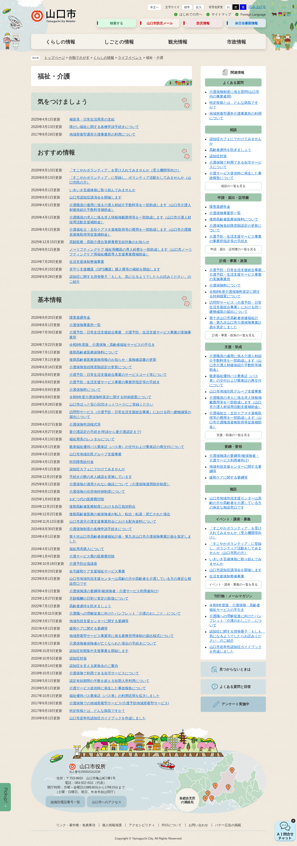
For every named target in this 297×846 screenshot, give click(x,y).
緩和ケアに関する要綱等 (88, 628)
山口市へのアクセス (106, 802)
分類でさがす (79, 58)
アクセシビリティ (142, 825)
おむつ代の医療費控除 (86, 499)
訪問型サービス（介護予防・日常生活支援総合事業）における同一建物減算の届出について (235, 307)
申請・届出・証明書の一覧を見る (233, 249)
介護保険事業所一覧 (85, 325)
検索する (116, 23)
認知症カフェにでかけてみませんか (97, 469)
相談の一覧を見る (233, 186)
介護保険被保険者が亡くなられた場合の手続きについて (112, 643)
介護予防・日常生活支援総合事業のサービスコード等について (118, 375)
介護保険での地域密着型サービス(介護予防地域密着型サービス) (119, 703)
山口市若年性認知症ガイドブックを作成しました (107, 718)
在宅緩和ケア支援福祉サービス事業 (97, 571)
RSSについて (172, 825)
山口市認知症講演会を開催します (95, 197)
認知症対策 (78, 658)
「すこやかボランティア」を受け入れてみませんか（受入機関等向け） (125, 170)
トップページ (54, 58)
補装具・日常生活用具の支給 (92, 119)
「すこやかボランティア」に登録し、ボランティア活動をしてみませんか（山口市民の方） (235, 548)
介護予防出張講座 (83, 564)
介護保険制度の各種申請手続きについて (100, 529)
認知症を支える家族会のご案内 (93, 666)
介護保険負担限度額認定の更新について (100, 367)
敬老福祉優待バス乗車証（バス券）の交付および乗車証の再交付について (126, 447)
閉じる (293, 820)
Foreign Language (253, 14)
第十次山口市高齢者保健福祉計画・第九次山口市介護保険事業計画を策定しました (235, 322)
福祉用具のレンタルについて (92, 439)
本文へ (154, 7)
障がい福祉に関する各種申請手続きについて (104, 127)
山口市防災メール (160, 23)
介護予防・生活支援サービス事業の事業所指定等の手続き (114, 382)
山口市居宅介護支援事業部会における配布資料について (112, 521)
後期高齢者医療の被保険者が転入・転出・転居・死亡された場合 (119, 514)
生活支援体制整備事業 (86, 262)
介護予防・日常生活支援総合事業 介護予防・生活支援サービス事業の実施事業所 (237, 274)
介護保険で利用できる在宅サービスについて (104, 673)
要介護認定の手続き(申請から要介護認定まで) (105, 432)
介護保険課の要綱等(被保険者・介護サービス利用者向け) (114, 591)
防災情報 (203, 23)
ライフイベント (130, 58)
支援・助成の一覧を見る (233, 435)
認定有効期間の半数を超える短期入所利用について (109, 681)
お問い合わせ (198, 825)
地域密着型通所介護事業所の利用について (102, 134)
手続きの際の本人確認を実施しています (100, 477)
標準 (187, 7)
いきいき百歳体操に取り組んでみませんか (102, 190)
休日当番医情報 (246, 23)
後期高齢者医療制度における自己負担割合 (102, 506)
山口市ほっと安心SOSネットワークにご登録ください (111, 404)
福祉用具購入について (86, 549)
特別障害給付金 (81, 462)
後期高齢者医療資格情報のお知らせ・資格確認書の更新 (112, 360)
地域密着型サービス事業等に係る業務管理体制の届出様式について (121, 636)
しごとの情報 (119, 42)
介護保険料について (85, 389)
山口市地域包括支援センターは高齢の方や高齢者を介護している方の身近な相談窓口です (235, 502)
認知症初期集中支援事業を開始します (98, 651)
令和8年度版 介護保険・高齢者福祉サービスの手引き (112, 345)
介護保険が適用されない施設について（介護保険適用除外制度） (119, 484)
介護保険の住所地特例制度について (97, 491)
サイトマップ (221, 14)
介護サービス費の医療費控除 (92, 556)
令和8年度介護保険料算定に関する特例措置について (110, 397)
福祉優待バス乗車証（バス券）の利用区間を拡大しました (114, 696)
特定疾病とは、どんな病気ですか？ (97, 711)
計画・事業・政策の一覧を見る (233, 335)
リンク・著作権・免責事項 (75, 825)
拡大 (199, 7)
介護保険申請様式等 (85, 424)
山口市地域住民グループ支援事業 (95, 454)
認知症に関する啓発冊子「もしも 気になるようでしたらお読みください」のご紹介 (237, 636)
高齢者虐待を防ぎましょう (90, 606)
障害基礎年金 (79, 317)
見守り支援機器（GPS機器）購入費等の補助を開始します (114, 269)
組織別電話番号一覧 (65, 802)
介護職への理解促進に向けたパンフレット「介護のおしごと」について (125, 613)
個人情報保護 (112, 825)
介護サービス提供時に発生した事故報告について (107, 688)
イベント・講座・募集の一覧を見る (233, 584)
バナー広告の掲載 (228, 825)
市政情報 (236, 42)
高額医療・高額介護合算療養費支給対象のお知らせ (109, 242)
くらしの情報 (60, 42)
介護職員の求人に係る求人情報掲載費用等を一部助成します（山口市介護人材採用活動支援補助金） (235, 402)
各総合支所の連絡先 (187, 800)
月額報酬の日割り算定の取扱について (98, 598)
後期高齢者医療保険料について (93, 352)
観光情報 (177, 42)
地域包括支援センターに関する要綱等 (98, 621)
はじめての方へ (190, 14)
